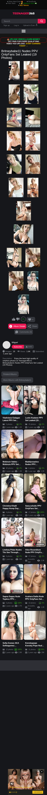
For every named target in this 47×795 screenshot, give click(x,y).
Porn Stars (11, 3)
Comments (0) (25, 332)
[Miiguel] (6, 345)
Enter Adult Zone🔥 (16, 1)
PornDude (32, 1)
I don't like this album (17, 319)
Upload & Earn (29, 25)
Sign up (7, 25)
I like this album (13, 319)
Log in (16, 25)
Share (34, 326)
